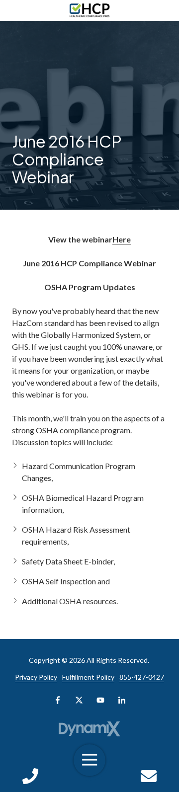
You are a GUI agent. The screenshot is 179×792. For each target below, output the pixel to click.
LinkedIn (122, 700)
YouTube (100, 700)
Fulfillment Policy (88, 677)
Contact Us (148, 776)
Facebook (58, 700)
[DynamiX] (90, 729)
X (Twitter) (79, 700)
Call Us (30, 776)
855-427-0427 (141, 677)
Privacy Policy (36, 677)
